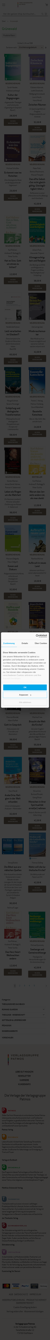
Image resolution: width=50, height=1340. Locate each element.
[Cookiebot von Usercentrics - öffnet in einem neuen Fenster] (36, 636)
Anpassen (23, 695)
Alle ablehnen (25, 702)
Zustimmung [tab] (9, 643)
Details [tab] (25, 643)
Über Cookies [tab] (41, 643)
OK (25, 687)
